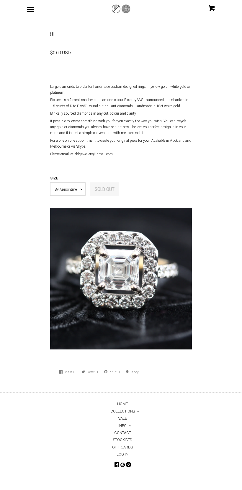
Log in (122, 454)
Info (122, 425)
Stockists (122, 440)
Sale (122, 418)
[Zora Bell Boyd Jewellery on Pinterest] (122, 465)
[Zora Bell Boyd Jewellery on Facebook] (116, 465)
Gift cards (122, 447)
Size (54, 178)
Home (122, 404)
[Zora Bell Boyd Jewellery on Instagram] (128, 465)
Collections (122, 411)
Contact (122, 432)
